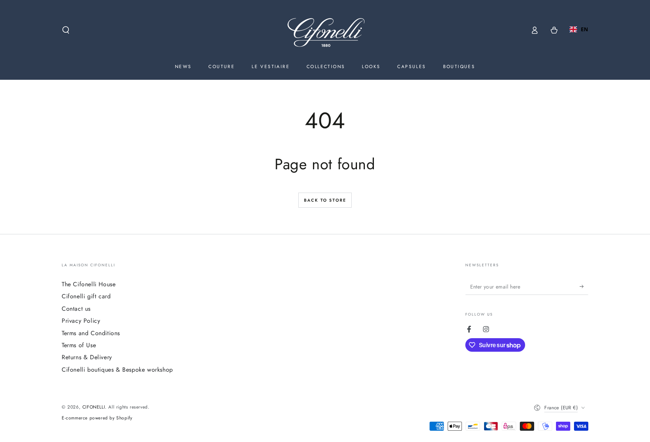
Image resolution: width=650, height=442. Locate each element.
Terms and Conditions (91, 333)
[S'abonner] (584, 286)
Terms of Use (79, 345)
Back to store (325, 200)
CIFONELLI (93, 407)
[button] (66, 30)
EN (584, 29)
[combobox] (579, 29)
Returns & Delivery (87, 357)
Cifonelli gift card (86, 296)
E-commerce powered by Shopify (97, 418)
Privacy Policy (81, 320)
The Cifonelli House (88, 284)
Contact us (76, 308)
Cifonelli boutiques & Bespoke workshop (117, 369)
